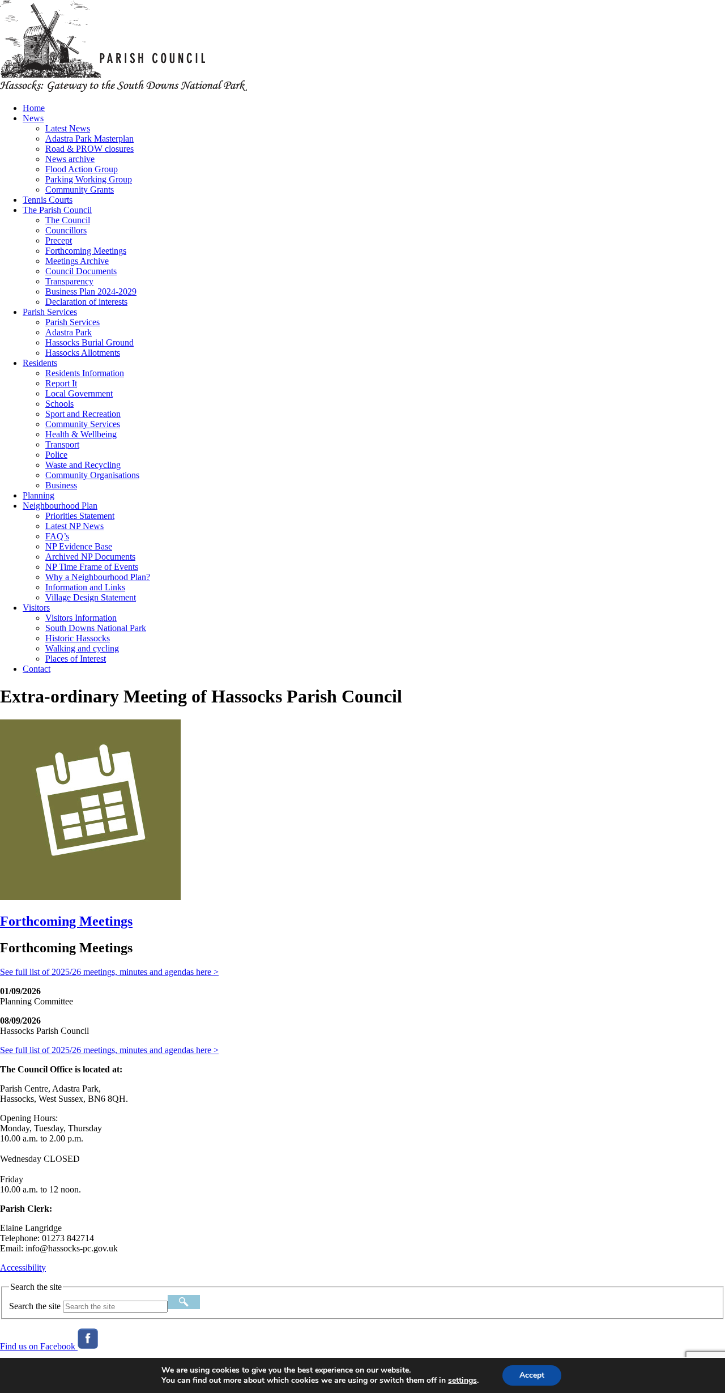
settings (462, 1380)
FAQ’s (57, 536)
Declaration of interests (86, 301)
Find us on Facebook (39, 1346)
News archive (70, 159)
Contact (36, 669)
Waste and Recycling (83, 465)
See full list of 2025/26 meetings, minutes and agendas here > (109, 972)
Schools (59, 403)
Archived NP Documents (90, 556)
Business (61, 485)
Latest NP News (74, 526)
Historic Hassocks (77, 638)
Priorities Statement (79, 516)
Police (56, 454)
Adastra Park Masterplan (89, 138)
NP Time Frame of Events (91, 567)
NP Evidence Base (78, 546)
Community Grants (79, 189)
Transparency (69, 281)
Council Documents (81, 271)
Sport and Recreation (83, 414)
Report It (61, 383)
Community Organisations (92, 475)
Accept (531, 1375)
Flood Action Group (81, 169)
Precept (58, 240)
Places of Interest (75, 658)
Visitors (36, 607)
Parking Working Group (88, 179)
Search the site (35, 1306)
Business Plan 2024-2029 (91, 291)
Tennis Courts (47, 200)
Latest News (67, 128)
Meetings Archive (77, 261)
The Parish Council (57, 210)
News (33, 118)
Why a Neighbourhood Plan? (97, 577)
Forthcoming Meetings (85, 250)
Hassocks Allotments (82, 352)
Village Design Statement (90, 597)
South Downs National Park (95, 628)
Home (34, 108)
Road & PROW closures (89, 149)
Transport (62, 444)
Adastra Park (68, 332)
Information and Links (85, 587)
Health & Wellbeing (81, 434)
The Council (67, 220)
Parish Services (50, 312)
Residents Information (84, 373)
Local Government (79, 393)
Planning (38, 495)
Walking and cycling (82, 648)
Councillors (66, 230)
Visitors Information (81, 618)
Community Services (82, 424)
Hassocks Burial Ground (89, 342)
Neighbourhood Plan (60, 505)
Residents (40, 363)
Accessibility (23, 1267)
